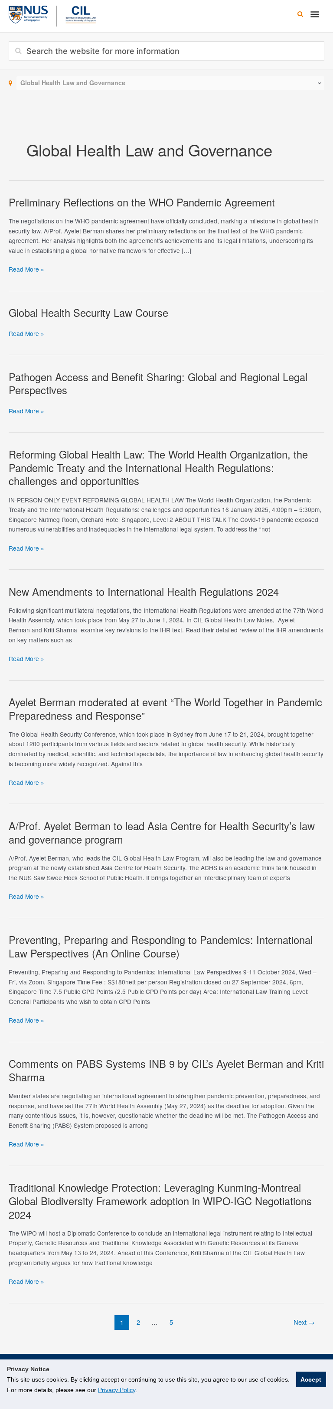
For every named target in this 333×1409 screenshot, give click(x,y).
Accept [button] (310, 1379)
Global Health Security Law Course (88, 312)
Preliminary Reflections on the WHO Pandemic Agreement (142, 202)
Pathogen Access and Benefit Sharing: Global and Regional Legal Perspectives (158, 383)
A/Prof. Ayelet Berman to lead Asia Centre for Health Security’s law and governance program (162, 832)
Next (304, 1321)
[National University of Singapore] (28, 13)
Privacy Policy (116, 1389)
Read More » (26, 269)
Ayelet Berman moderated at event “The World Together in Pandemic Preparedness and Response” (165, 709)
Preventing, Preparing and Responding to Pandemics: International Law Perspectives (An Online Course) (161, 946)
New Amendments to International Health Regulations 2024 (144, 591)
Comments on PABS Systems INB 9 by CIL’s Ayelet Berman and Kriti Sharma (166, 1070)
